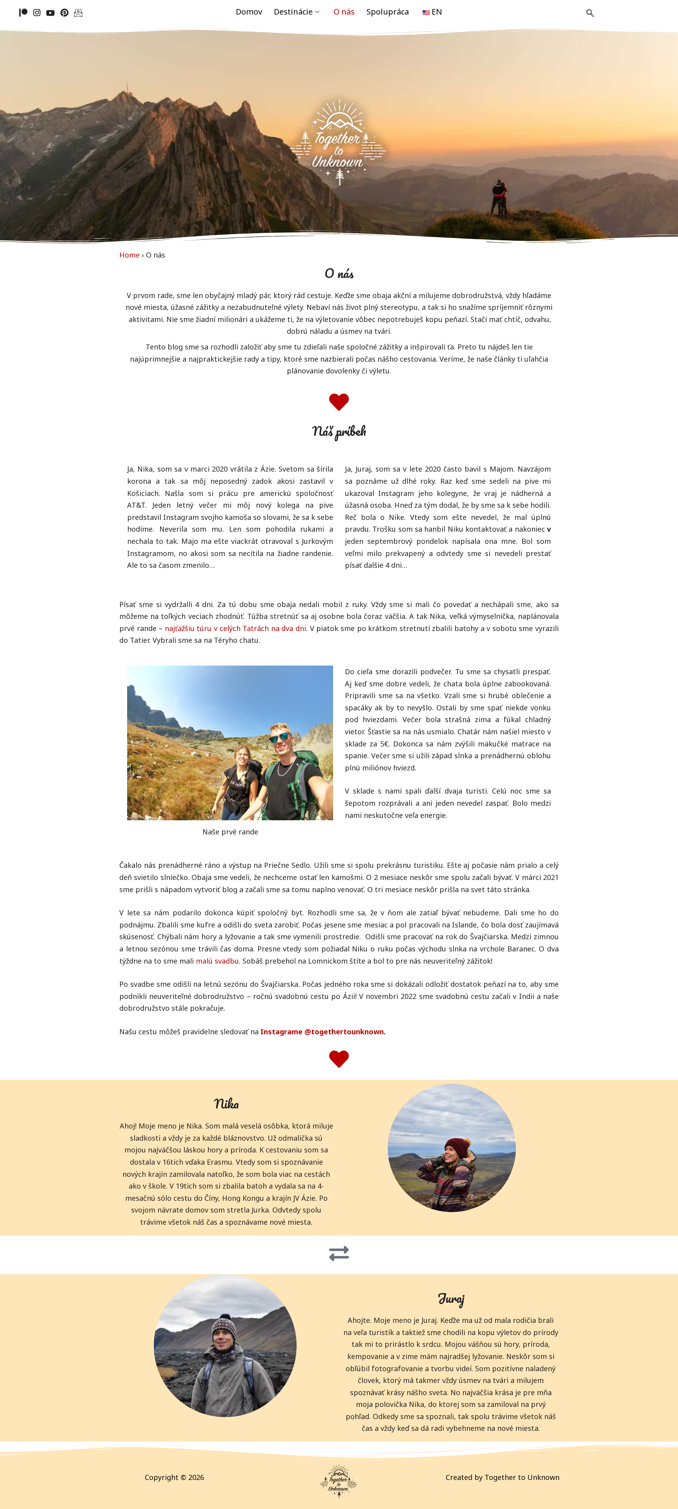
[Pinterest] (64, 12)
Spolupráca (387, 11)
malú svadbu (217, 961)
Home (129, 255)
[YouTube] (50, 12)
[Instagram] (36, 12)
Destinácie (293, 11)
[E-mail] (78, 12)
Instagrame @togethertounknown (322, 1031)
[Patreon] (23, 12)
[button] (590, 14)
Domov (249, 11)
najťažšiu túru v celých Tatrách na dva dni (235, 628)
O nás (344, 11)
